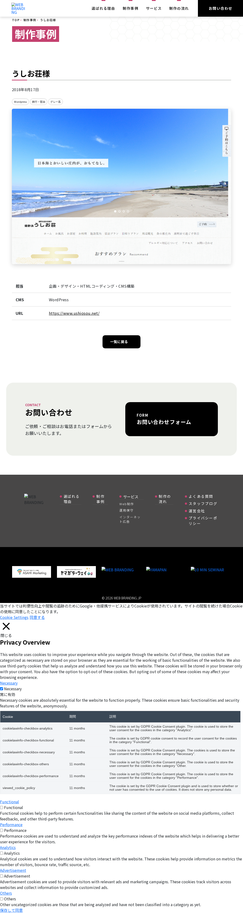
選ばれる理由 (103, 8)
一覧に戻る (119, 341)
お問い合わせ (220, 8)
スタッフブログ (203, 503)
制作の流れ (179, 8)
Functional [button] (9, 801)
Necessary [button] (9, 683)
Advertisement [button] (13, 870)
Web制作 (126, 504)
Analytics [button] (8, 847)
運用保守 (126, 510)
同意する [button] (37, 617)
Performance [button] (11, 824)
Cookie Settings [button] (14, 617)
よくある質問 (201, 496)
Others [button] (6, 893)
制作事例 (130, 8)
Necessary (13, 688)
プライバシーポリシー (203, 520)
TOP (15, 20)
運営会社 (197, 510)
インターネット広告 (130, 519)
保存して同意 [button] (11, 910)
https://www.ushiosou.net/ (74, 313)
